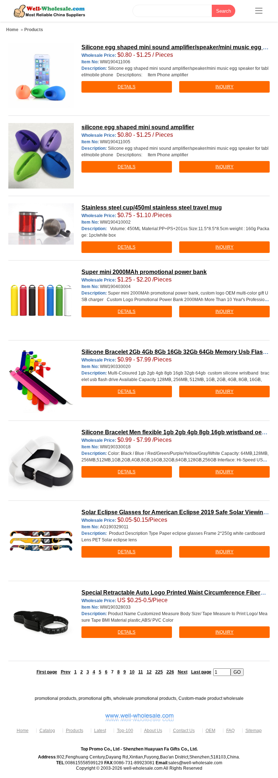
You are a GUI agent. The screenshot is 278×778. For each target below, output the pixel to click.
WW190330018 (115, 446)
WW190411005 (115, 141)
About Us (153, 730)
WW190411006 (115, 61)
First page (47, 672)
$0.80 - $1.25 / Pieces (145, 55)
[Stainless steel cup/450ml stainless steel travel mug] (40, 224)
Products (33, 29)
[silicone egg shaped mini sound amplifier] (40, 155)
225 (159, 672)
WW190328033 (115, 607)
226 (170, 672)
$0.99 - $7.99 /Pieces (144, 359)
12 (149, 672)
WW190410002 (115, 222)
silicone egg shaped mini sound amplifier (137, 127)
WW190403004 (115, 286)
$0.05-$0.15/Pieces (142, 520)
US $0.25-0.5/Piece (142, 600)
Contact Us (184, 730)
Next (183, 672)
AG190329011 (114, 526)
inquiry (224, 86)
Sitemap (253, 730)
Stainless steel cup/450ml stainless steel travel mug (151, 207)
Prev (66, 672)
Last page (201, 672)
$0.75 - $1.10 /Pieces (144, 215)
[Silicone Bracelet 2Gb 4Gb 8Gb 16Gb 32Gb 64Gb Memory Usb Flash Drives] (40, 380)
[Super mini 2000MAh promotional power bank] (40, 300)
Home (12, 29)
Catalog (47, 730)
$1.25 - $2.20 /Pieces (144, 279)
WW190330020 (115, 366)
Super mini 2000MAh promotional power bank (144, 272)
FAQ (230, 730)
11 (140, 672)
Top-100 (125, 730)
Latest (100, 730)
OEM (210, 730)
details (126, 86)
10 (132, 672)
